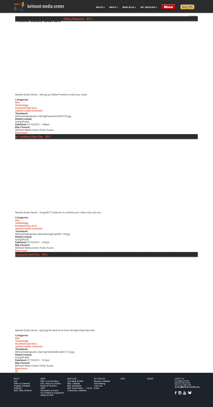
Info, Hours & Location (50, 383)
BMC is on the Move (49, 381)
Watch (16, 378)
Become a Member (102, 381)
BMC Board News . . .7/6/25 (79, 388)
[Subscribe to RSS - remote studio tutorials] (16, 371)
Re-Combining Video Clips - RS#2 (33, 136)
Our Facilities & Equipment (52, 393)
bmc (17, 102)
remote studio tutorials (28, 110)
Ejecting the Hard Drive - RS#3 (31, 254)
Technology (21, 105)
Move (123, 378)
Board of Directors (48, 386)
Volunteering (99, 383)
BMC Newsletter (74, 386)
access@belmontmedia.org (187, 387)
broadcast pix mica (26, 108)
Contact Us (179, 378)
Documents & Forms (49, 390)
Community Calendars (77, 390)
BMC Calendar (73, 383)
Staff (42, 388)
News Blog (72, 378)
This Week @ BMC (75, 381)
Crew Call (98, 386)
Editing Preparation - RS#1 (78, 19)
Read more (21, 132)
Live (15, 381)
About (43, 378)
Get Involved (99, 378)
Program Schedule (22, 386)
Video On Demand (22, 383)
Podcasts (18, 388)
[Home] (39, 6)
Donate (150, 378)
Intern (96, 388)
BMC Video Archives (23, 390)
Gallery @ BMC (47, 395)
